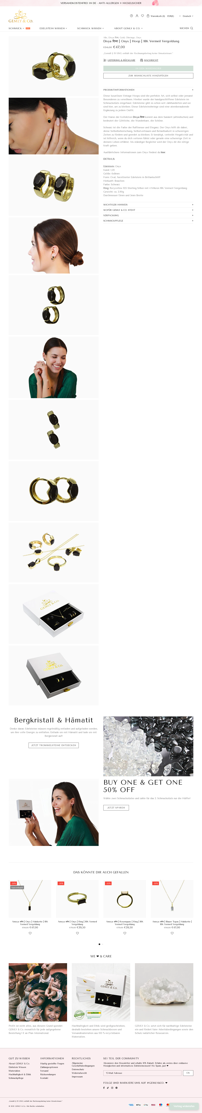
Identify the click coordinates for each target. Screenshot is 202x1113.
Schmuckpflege (16, 1078)
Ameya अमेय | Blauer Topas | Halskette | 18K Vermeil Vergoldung (172, 923)
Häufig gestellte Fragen (52, 1063)
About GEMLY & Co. (19, 1063)
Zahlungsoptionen (49, 1067)
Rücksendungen (48, 1074)
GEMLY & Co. (21, 15)
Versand (44, 1071)
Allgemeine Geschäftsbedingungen (83, 1064)
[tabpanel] (30, 911)
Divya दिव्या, (113, 37)
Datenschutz (78, 1069)
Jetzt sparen (116, 808)
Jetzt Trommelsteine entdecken (53, 745)
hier (163, 152)
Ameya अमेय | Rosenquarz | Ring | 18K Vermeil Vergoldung (124, 923)
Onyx (138, 37)
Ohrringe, (130, 37)
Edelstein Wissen (17, 1067)
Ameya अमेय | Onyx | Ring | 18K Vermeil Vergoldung (77, 923)
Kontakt (44, 1078)
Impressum (77, 1077)
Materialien (14, 1071)
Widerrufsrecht (79, 1073)
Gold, (122, 37)
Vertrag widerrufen (184, 1106)
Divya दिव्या (138, 117)
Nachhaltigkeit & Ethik (20, 1074)
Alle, (105, 37)
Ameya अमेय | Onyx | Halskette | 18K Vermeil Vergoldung (30, 923)
